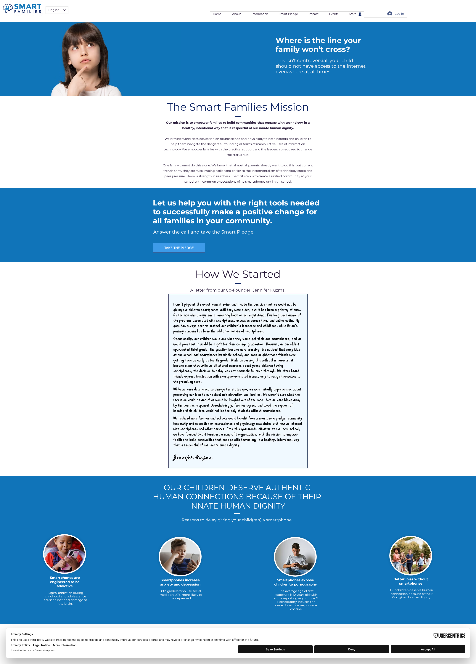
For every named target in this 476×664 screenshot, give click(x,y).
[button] (239, 14)
